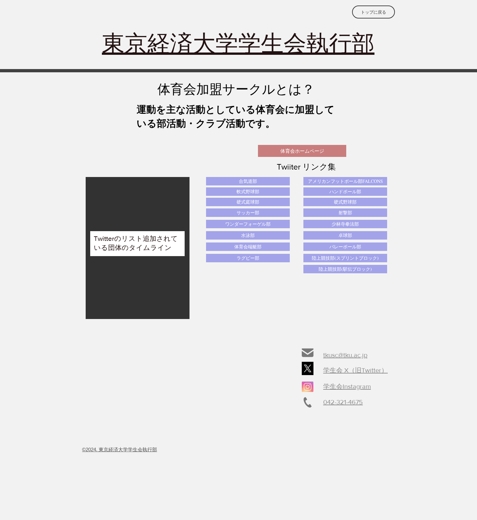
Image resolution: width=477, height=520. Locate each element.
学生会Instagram (347, 386)
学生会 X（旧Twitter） (355, 370)
